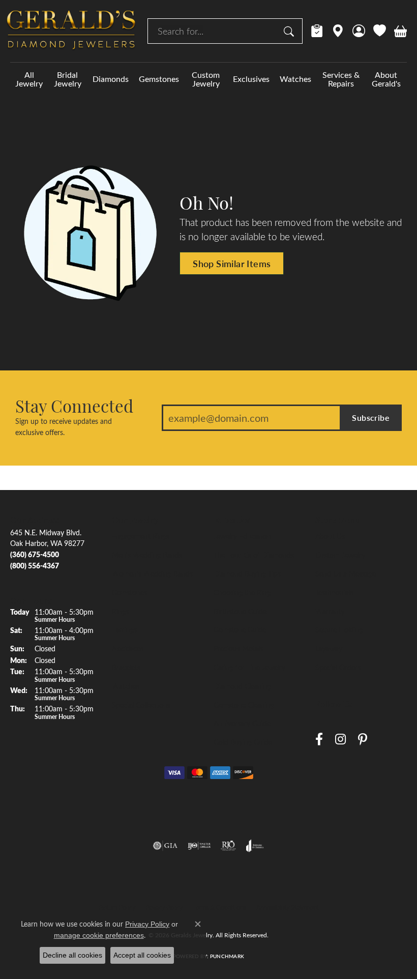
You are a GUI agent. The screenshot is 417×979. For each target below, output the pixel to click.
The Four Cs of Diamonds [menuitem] (254, 555)
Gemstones (159, 78)
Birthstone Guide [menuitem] (240, 611)
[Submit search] (290, 31)
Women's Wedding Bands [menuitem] (152, 573)
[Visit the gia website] (165, 845)
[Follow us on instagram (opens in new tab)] (340, 739)
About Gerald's (386, 79)
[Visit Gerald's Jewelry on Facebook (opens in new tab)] (319, 739)
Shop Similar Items (232, 263)
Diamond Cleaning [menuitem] (242, 686)
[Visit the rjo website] (228, 845)
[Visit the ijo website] (199, 845)
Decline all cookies (72, 955)
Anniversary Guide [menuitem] (242, 723)
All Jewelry (29, 79)
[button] (358, 31)
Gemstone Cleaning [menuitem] (244, 705)
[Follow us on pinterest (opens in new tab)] (362, 739)
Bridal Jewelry (67, 79)
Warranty (330, 611)
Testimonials (334, 592)
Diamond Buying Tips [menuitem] (247, 573)
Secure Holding (339, 629)
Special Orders (338, 667)
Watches (295, 78)
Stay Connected (74, 405)
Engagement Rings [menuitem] (140, 536)
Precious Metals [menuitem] (238, 648)
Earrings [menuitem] (124, 629)
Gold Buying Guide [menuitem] (243, 742)
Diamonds (111, 78)
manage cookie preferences (99, 935)
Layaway (328, 648)
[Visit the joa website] (255, 845)
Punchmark (227, 956)
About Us (330, 536)
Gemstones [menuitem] (129, 592)
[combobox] (213, 31)
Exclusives (251, 78)
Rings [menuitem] (120, 611)
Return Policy (117, 907)
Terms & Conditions (219, 907)
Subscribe (371, 417)
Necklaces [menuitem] (127, 648)
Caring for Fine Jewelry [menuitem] (249, 667)
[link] (317, 31)
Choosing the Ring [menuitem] (242, 592)
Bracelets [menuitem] (126, 667)
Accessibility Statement (287, 907)
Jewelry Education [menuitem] (242, 536)
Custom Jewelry (206, 79)
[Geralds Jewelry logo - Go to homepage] (71, 31)
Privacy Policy (164, 907)
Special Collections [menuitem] (141, 705)
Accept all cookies (142, 955)
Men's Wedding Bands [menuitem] (147, 555)
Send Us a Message (345, 573)
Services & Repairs (341, 79)
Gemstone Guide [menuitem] (240, 629)
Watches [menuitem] (125, 686)
